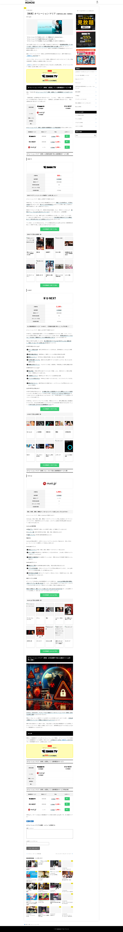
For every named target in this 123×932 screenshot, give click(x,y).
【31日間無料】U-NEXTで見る (49, 408)
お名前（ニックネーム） (32, 841)
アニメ (78, 118)
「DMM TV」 (29, 55)
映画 (28, 821)
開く (67, 136)
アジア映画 (79, 115)
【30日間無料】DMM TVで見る (49, 229)
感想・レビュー (30, 828)
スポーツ (79, 126)
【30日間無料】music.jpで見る (49, 595)
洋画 (32, 821)
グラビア (79, 122)
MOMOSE (59, 929)
